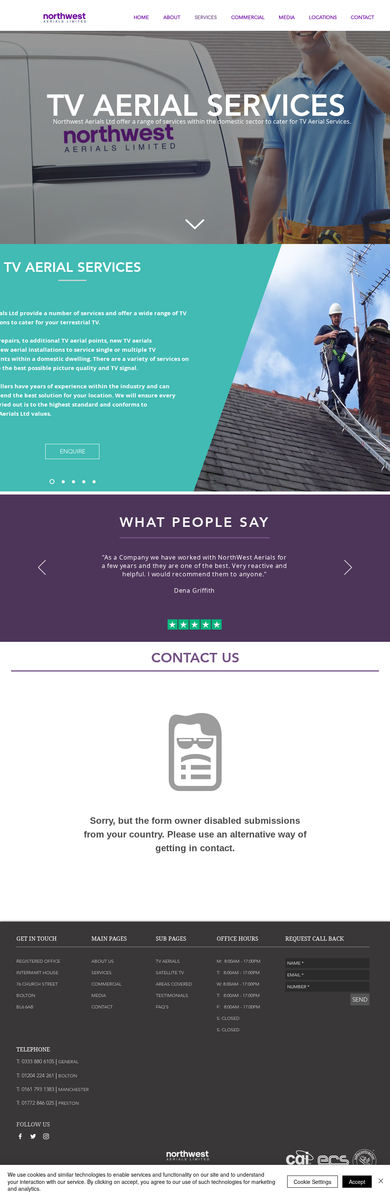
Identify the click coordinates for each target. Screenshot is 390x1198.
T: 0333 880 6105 (36, 1061)
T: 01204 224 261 (37, 1075)
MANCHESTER (73, 1089)
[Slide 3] (94, 481)
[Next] (348, 568)
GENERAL (68, 1061)
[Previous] (42, 568)
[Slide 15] (244, 626)
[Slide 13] (230, 626)
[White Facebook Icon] (20, 1136)
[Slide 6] (182, 626)
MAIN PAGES (109, 938)
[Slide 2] (83, 481)
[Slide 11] (216, 626)
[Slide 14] (237, 626)
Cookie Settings (312, 1181)
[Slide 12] (223, 626)
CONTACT (102, 1007)
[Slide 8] (196, 626)
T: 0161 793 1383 (36, 1089)
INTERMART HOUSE (37, 972)
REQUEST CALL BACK (314, 938)
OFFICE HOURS (237, 938)
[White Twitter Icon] (33, 1136)
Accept (357, 1181)
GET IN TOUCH (36, 938)
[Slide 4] (63, 481)
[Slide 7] (189, 626)
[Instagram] (46, 1136)
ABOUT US (102, 961)
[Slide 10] (209, 626)
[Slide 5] (52, 481)
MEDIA (98, 995)
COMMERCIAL (106, 984)
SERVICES (101, 972)
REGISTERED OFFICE (38, 961)
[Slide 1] (73, 481)
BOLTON (67, 1075)
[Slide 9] (202, 626)
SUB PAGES (171, 938)
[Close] (380, 1181)
